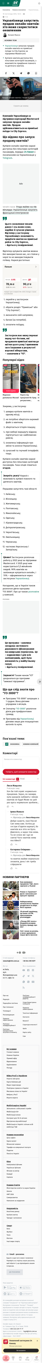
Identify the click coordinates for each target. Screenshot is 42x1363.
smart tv (10, 1294)
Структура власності (30, 1024)
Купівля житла (12, 1215)
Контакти (26, 1017)
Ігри (24, 1036)
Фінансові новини (14, 1144)
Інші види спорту (13, 1241)
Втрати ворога (12, 1098)
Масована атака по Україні (17, 1091)
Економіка (6, 10)
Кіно (9, 1161)
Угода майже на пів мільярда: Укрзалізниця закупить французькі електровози (20, 209)
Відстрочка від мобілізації (17, 1121)
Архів (24, 1028)
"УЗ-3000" (21, 708)
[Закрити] (37, 1341)
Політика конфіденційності (9, 1024)
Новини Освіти (13, 1185)
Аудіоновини (11, 1065)
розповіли (33, 591)
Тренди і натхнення (14, 1218)
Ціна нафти (11, 1138)
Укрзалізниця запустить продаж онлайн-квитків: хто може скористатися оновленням (33, 10)
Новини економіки (19, 10)
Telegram (7, 158)
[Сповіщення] (39, 3)
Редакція (6, 999)
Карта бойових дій (14, 1082)
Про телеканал (8, 1007)
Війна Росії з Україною (17, 1076)
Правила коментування (28, 1008)
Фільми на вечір (13, 1171)
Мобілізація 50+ (13, 1112)
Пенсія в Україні (13, 1154)
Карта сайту (27, 1032)
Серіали (10, 1177)
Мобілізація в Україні (16, 1105)
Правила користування (8, 1019)
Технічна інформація (30, 1013)
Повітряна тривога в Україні (17, 1088)
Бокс (8, 1229)
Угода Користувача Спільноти (29, 1003)
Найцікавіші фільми (14, 1165)
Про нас (6, 995)
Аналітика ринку (13, 1211)
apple (26, 1287)
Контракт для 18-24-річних (17, 1118)
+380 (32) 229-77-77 (16, 1329)
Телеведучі (7, 1011)
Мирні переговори (14, 1085)
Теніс (9, 1235)
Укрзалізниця (11, 46)
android (10, 1287)
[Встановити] (21, 1346)
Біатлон (10, 1238)
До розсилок (14, 1272)
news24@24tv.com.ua (11, 961)
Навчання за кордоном (15, 1201)
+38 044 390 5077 (29, 961)
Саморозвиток (12, 1197)
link (24, 970)
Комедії (9, 1174)
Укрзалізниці (22, 578)
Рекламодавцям (8, 1015)
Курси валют (11, 1141)
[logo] (15, 3)
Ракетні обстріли (13, 1079)
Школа (9, 1191)
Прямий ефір (12, 1058)
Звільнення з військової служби (19, 1109)
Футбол (9, 1232)
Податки (10, 1150)
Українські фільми (14, 1168)
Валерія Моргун (14, 35)
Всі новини (11, 1049)
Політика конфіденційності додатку (29, 997)
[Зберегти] (36, 73)
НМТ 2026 (10, 1194)
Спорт (9, 1226)
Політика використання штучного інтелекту (10, 1031)
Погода (9, 1068)
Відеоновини (12, 1062)
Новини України (13, 1055)
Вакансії (26, 1021)
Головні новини (13, 1052)
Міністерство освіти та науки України (21, 1188)
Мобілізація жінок (14, 1115)
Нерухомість (12, 1208)
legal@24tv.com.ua (30, 1331)
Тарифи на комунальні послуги (19, 1147)
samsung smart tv (26, 1294)
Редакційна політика (10, 1003)
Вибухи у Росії (12, 1095)
